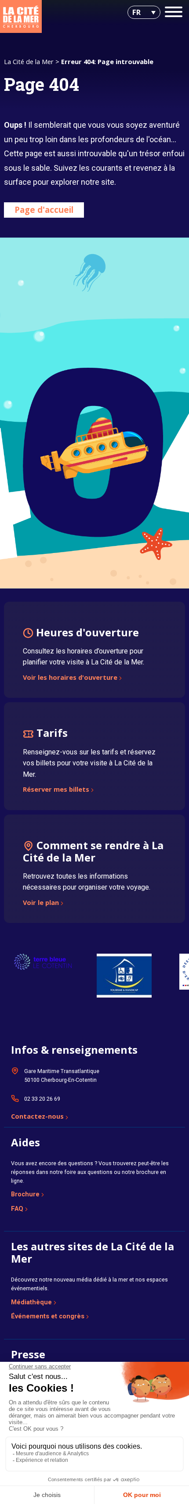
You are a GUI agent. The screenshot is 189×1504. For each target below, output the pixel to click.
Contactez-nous (37, 1117)
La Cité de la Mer (29, 61)
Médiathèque (31, 1302)
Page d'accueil (44, 209)
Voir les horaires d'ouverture (70, 678)
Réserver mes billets (56, 790)
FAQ (17, 1209)
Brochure (25, 1194)
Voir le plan (41, 903)
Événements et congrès (47, 1316)
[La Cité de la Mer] (21, 16)
